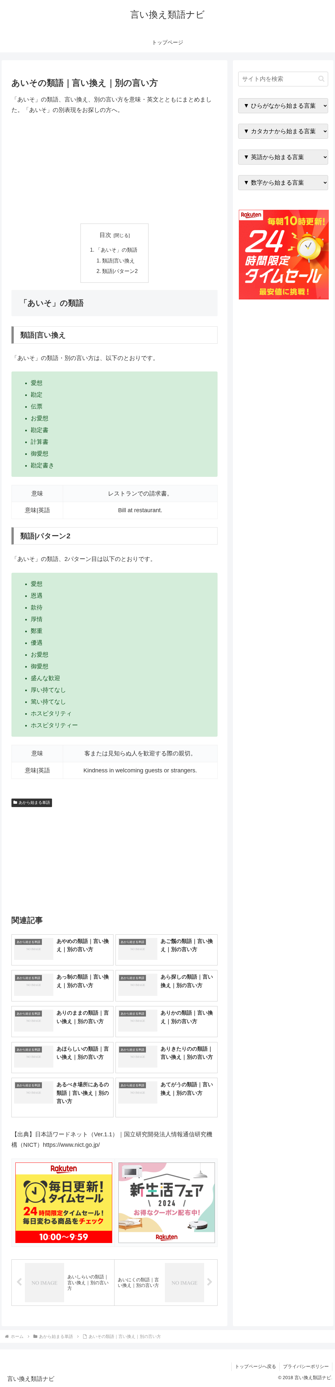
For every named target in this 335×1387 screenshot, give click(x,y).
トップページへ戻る (255, 1366)
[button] (321, 78)
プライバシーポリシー (306, 1366)
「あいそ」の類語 (116, 250)
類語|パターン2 (120, 271)
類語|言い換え (118, 260)
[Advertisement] (114, 169)
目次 (105, 235)
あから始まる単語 (34, 802)
